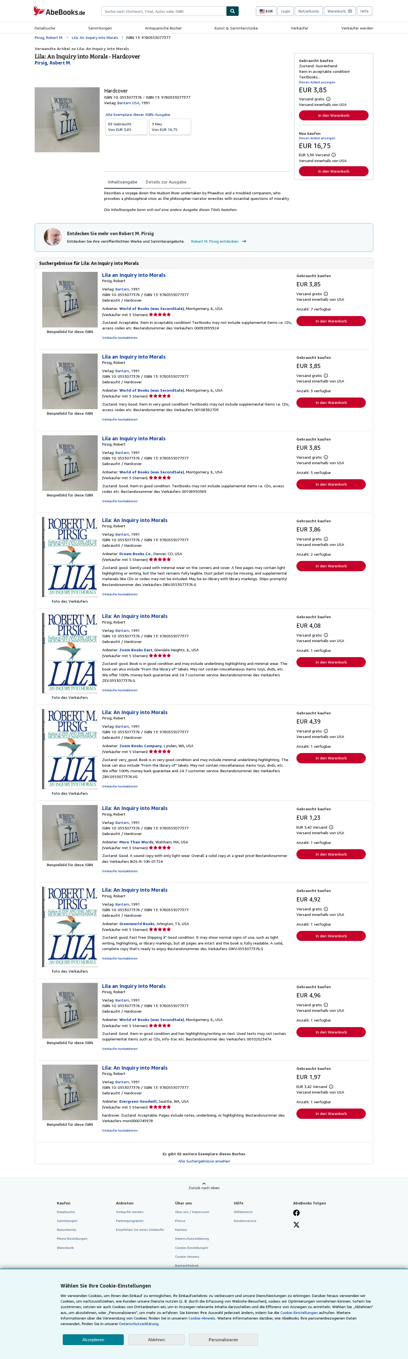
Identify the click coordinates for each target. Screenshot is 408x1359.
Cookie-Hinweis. (202, 1318)
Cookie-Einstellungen (299, 1312)
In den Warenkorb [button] (333, 115)
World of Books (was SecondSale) (151, 308)
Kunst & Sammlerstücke (236, 28)
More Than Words (136, 841)
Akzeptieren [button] (93, 1339)
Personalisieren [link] (223, 1339)
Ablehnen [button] (156, 1339)
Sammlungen (100, 28)
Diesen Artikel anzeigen (317, 82)
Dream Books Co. (135, 553)
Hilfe (365, 11)
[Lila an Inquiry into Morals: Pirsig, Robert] (70, 326)
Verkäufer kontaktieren (120, 338)
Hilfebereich (243, 1212)
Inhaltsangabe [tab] (122, 182)
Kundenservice (245, 1221)
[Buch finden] (232, 11)
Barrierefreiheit (186, 1265)
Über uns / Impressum (192, 1212)
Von (120, 126)
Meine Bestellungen (72, 1238)
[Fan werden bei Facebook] (296, 1213)
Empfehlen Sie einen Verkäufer (140, 1230)
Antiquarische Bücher (163, 28)
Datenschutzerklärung (192, 1238)
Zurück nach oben (204, 1187)
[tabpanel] (197, 201)
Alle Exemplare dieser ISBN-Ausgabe (137, 114)
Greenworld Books (137, 923)
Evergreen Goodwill (138, 1101)
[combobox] (163, 11)
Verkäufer (299, 28)
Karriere (181, 1230)
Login (285, 11)
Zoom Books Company (140, 745)
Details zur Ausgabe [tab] (166, 182)
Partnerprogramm (129, 1221)
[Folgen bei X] (296, 1225)
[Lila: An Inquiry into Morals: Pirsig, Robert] (70, 595)
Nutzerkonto (308, 11)
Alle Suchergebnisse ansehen (204, 1161)
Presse (180, 1221)
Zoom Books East (135, 649)
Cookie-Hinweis (187, 1256)
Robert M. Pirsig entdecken (214, 241)
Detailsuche (45, 28)
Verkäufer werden (357, 28)
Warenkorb (65, 1248)
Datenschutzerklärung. (139, 1323)
